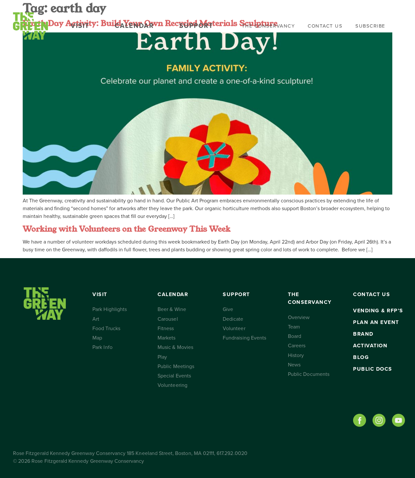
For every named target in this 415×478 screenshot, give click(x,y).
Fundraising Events (244, 338)
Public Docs (372, 369)
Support (196, 26)
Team (294, 327)
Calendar (134, 26)
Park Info (102, 347)
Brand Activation (370, 340)
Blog (361, 357)
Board (294, 336)
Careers (296, 345)
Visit (80, 26)
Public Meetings (176, 366)
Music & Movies (175, 347)
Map (97, 338)
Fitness (166, 328)
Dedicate (233, 319)
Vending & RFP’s (378, 310)
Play (162, 357)
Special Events (174, 376)
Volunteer (234, 328)
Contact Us (325, 26)
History (296, 355)
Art (95, 319)
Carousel (168, 319)
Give (228, 309)
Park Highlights (109, 309)
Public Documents (308, 374)
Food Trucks (106, 328)
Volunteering (172, 385)
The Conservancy (268, 26)
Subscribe (370, 26)
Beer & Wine (172, 309)
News (294, 365)
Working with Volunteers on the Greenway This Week (127, 228)
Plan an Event (376, 322)
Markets (166, 338)
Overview (299, 317)
